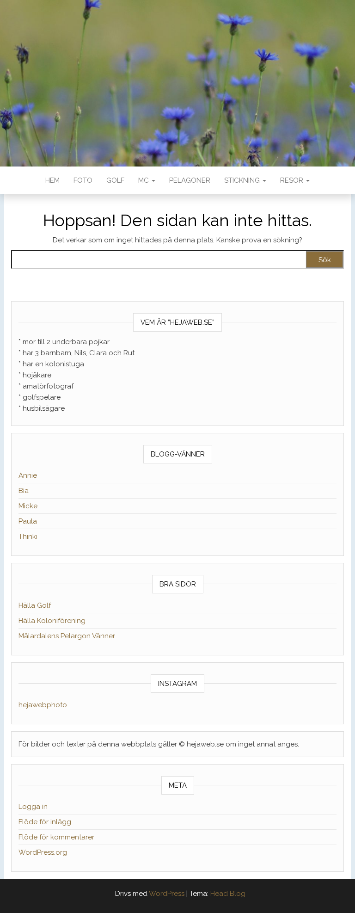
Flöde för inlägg (44, 822)
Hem (52, 180)
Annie (27, 475)
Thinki (27, 536)
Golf (115, 180)
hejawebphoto (42, 705)
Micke (27, 506)
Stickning (243, 180)
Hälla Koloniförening (52, 621)
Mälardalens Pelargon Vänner (66, 636)
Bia (23, 491)
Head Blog (227, 893)
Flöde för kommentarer (56, 837)
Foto (82, 180)
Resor (292, 180)
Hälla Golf (34, 605)
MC (144, 180)
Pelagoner (189, 180)
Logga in (33, 806)
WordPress (166, 893)
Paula (27, 521)
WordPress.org (42, 852)
